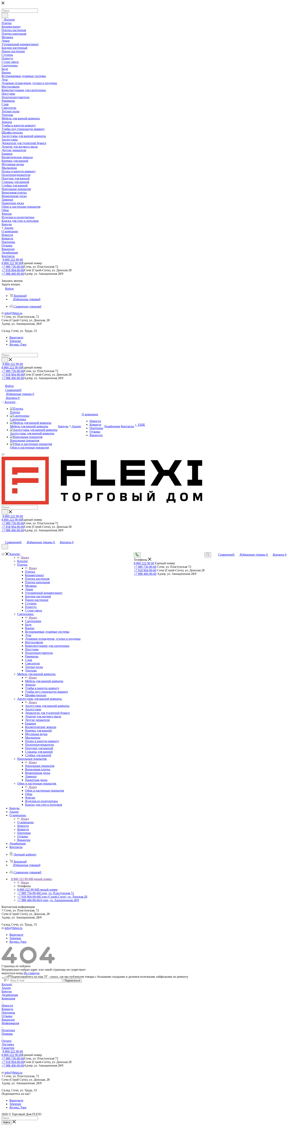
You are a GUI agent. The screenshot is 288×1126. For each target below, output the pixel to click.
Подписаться (72, 980)
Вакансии (8, 1019)
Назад (25, 557)
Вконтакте (16, 337)
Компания (8, 998)
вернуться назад (12, 973)
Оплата (6, 1040)
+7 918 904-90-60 (13, 270)
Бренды (7, 991)
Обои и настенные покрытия (44, 790)
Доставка (8, 1044)
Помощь (7, 1033)
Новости (7, 1005)
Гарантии (8, 1048)
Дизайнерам (10, 995)
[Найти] (5, 15)
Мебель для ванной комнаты (44, 681)
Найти (6, 1122)
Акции (6, 987)
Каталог (22, 561)
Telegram (15, 341)
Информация (10, 1023)
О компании (25, 822)
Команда (7, 1009)
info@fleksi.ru (13, 313)
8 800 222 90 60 (13, 259)
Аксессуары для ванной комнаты (47, 705)
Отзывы (7, 1016)
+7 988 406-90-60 (13, 273)
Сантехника (33, 621)
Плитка (30, 571)
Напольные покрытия (39, 765)
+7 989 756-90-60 (13, 266)
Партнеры (8, 1012)
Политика (8, 1030)
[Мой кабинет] (3, 538)
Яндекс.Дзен (17, 344)
